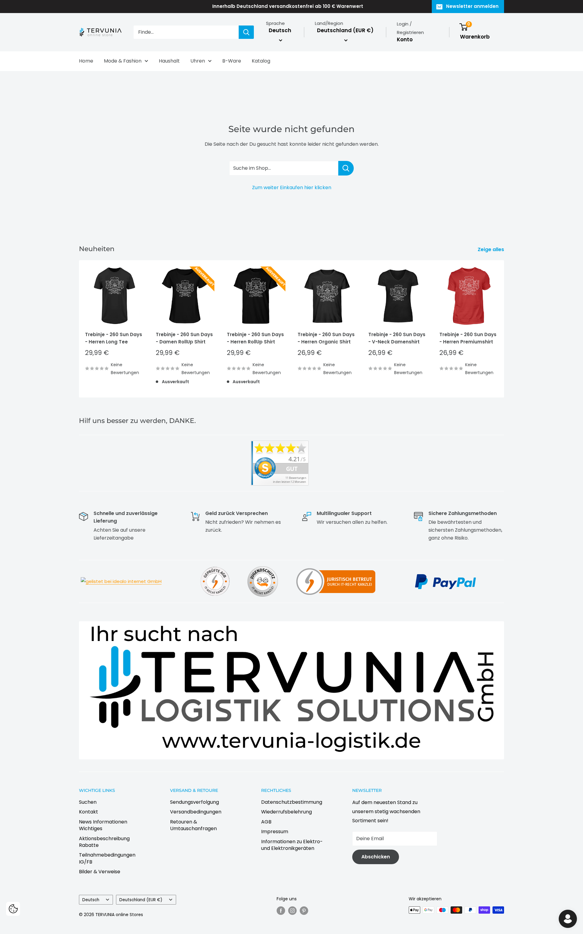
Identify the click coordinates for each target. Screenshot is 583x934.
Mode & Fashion (122, 60)
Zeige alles (491, 249)
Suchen (88, 802)
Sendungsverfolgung (194, 802)
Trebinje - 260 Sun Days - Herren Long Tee (113, 338)
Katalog (261, 60)
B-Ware (231, 60)
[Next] (504, 328)
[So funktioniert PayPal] (445, 573)
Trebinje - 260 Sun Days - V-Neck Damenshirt (396, 338)
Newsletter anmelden (472, 6)
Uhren (197, 60)
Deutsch (90, 900)
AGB (266, 821)
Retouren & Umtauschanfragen (193, 825)
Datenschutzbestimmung (291, 802)
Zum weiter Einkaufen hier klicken (291, 187)
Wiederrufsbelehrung (286, 811)
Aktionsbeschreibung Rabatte (104, 842)
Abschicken (375, 856)
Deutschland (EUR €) (140, 900)
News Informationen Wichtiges (103, 825)
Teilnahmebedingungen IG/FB (107, 858)
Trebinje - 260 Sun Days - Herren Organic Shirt (326, 338)
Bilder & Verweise (99, 871)
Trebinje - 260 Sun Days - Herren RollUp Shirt (255, 338)
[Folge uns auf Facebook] (281, 910)
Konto (405, 39)
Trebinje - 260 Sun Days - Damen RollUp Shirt (184, 338)
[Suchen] (246, 32)
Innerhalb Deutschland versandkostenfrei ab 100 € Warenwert (287, 6)
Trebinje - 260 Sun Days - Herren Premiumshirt (467, 338)
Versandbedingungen (195, 811)
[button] (13, 909)
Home (86, 60)
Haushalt (169, 60)
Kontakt (88, 811)
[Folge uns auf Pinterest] (304, 910)
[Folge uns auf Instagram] (292, 910)
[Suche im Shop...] (346, 168)
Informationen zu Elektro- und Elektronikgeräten (292, 845)
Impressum (274, 831)
